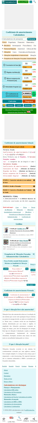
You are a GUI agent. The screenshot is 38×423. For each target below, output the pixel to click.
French (17, 366)
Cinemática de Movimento (27, 52)
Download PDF (23, 2)
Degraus (29, 101)
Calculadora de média (25, 397)
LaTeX (19, 105)
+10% (34, 62)
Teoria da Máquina (10, 49)
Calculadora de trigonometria (13, 404)
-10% (34, 64)
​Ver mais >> (31, 285)
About (6, 370)
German (24, 366)
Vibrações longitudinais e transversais (16, 55)
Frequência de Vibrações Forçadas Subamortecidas (20, 58)
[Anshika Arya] (6, 232)
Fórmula (10, 105)
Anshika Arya (21, 228)
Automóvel (21, 49)
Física (4, 42)
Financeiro (21, 42)
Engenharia (12, 42)
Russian (30, 366)
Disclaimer (7, 376)
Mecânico (7, 45)
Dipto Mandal (23, 240)
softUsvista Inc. (30, 410)
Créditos (19, 224)
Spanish (11, 366)
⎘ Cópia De (34, 94)
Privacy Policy (8, 381)
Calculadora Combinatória (12, 406)
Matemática (30, 42)
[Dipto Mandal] (6, 244)
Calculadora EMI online (11, 390)
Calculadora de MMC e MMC (13, 402)
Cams (14, 52)
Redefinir (28, 105)
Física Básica (27, 45)
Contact (6, 373)
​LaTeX (6, 295)
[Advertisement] (19, 17)
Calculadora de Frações (11, 397)
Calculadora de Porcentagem (12, 392)
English (4, 366)
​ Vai (27, 269)
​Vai (33, 295)
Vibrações (7, 52)
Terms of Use (8, 379)
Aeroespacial (16, 45)
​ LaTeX (6, 269)
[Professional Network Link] (27, 228)
